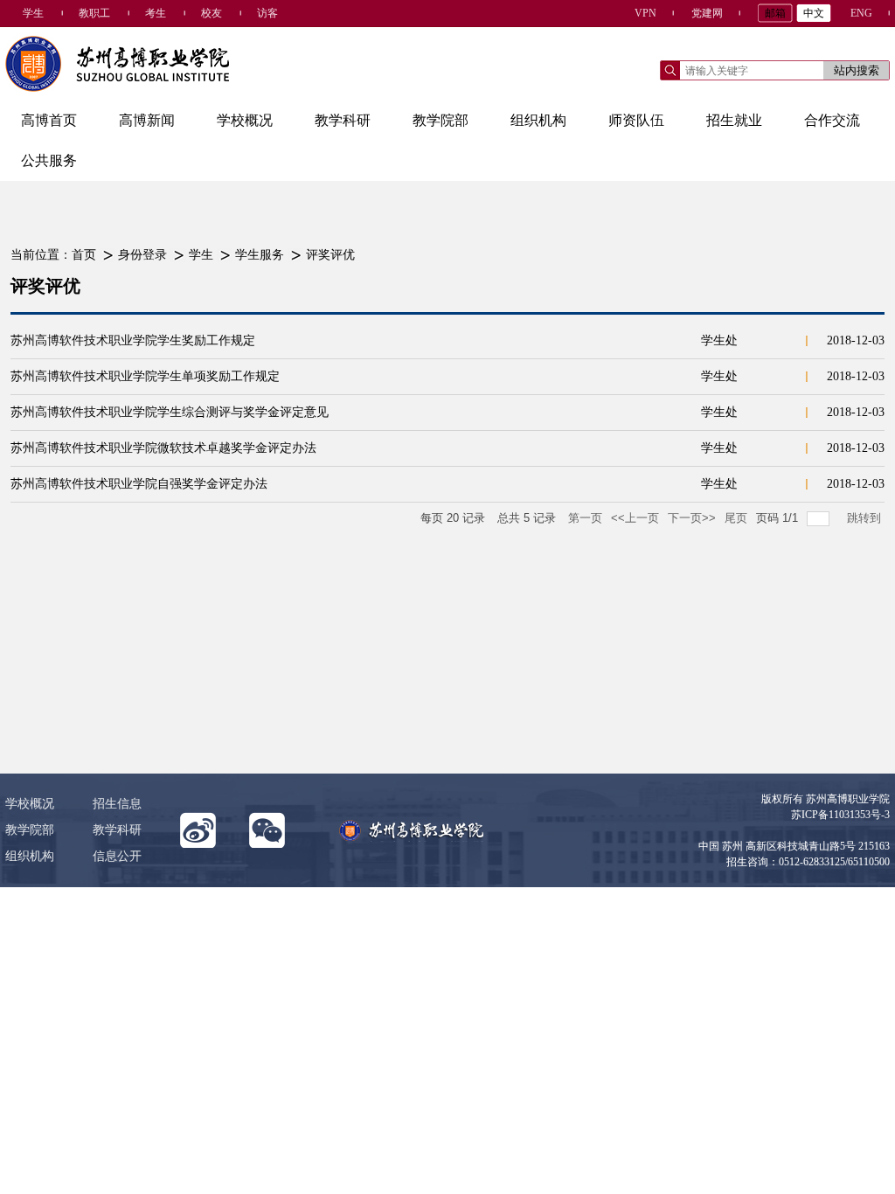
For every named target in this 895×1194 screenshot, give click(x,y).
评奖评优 (330, 254)
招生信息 (117, 803)
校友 (211, 13)
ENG (861, 13)
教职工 (94, 13)
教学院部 (440, 120)
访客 (267, 13)
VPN (645, 13)
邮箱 (775, 13)
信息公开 (117, 856)
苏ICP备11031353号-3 (840, 815)
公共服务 (49, 160)
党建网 (707, 13)
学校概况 (245, 120)
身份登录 (142, 254)
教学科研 (343, 120)
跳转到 (866, 517)
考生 (155, 13)
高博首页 (49, 120)
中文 (813, 13)
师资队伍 (636, 120)
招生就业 (734, 120)
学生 (33, 13)
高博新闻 (147, 120)
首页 (84, 254)
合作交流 (832, 120)
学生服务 (259, 254)
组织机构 (538, 120)
